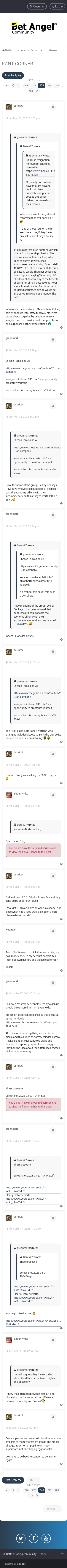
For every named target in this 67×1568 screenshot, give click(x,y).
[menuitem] (57, 6)
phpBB (21, 1563)
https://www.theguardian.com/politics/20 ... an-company (33, 370)
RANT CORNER (17, 63)
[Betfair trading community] (33, 29)
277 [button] (34, 85)
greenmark (23, 137)
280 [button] (57, 85)
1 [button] (18, 85)
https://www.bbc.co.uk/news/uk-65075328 (45, 173)
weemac (10, 929)
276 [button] (26, 85)
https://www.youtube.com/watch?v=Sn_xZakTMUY (26, 1189)
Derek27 (18, 105)
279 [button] (49, 85)
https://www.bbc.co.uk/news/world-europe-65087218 (31, 1024)
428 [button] (31, 90)
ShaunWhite (21, 793)
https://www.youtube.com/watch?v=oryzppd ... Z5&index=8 (33, 1322)
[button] (7, 85)
